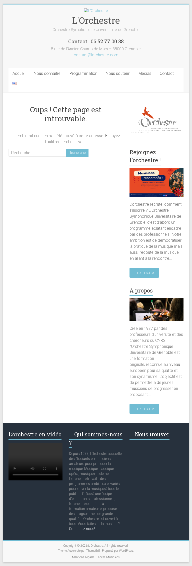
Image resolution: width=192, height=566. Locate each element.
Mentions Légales (83, 557)
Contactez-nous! (82, 529)
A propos (141, 290)
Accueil (18, 73)
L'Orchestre (96, 20)
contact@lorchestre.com (96, 55)
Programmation (83, 73)
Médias (144, 73)
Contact (167, 73)
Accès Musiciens (109, 557)
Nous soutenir (118, 73)
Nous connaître (47, 73)
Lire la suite (144, 272)
